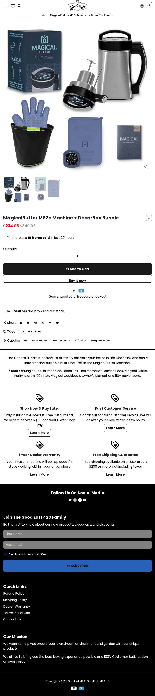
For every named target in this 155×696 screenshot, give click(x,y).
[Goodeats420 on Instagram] (80, 500)
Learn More (39, 432)
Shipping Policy (15, 600)
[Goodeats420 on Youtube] (84, 500)
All (25, 340)
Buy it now (77, 280)
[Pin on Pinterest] (35, 323)
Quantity (10, 249)
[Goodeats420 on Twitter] (70, 500)
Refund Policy (13, 593)
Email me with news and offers (27, 554)
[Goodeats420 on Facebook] (75, 500)
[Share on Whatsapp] (43, 323)
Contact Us (12, 619)
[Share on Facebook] (21, 323)
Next (148, 98)
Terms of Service (16, 613)
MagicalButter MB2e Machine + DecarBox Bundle (81, 15)
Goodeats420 (76, 681)
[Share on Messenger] (57, 323)
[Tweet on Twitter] (28, 323)
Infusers (80, 340)
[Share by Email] (50, 323)
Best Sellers (39, 340)
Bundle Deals (61, 340)
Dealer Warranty (16, 606)
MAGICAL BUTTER (29, 331)
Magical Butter (101, 340)
